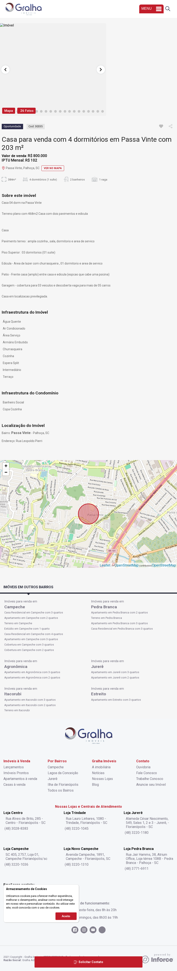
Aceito (66, 916)
